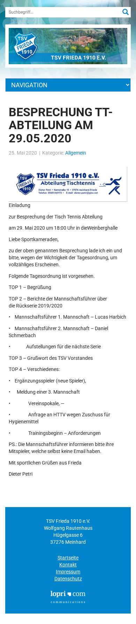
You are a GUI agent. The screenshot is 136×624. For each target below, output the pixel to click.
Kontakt (68, 564)
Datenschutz (68, 578)
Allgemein (75, 153)
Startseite (68, 557)
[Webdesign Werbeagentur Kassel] (68, 596)
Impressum (68, 571)
